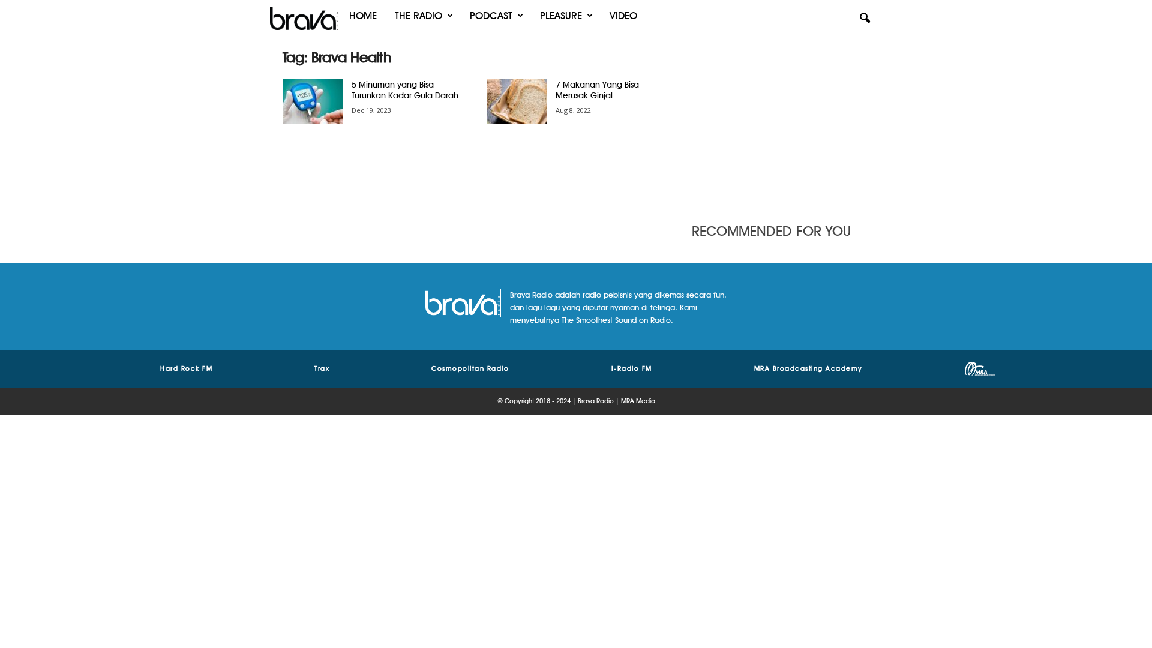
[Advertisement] (781, 123)
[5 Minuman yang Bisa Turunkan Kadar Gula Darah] (313, 101)
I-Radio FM (631, 368)
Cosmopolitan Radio (470, 368)
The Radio (418, 16)
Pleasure (561, 16)
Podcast (491, 16)
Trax (321, 368)
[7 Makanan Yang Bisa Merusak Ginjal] (517, 101)
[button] (864, 18)
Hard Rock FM (186, 368)
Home (363, 16)
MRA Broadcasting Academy (808, 368)
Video (623, 16)
